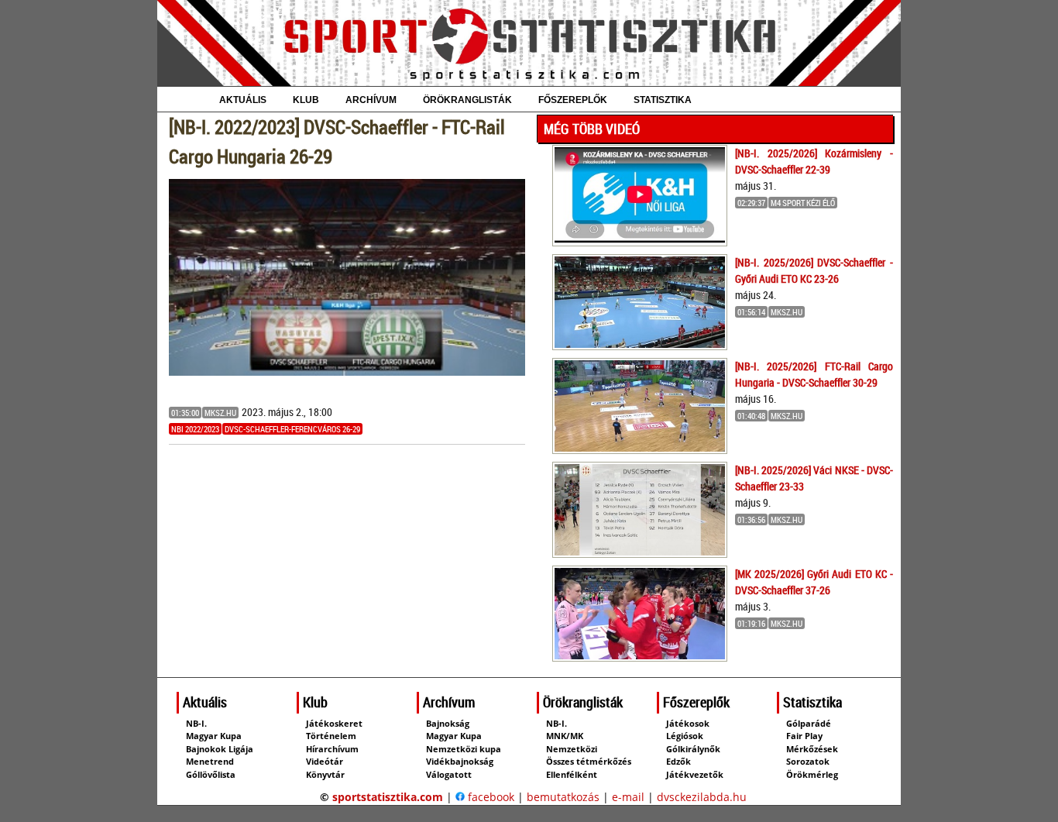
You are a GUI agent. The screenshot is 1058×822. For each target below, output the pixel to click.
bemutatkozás (563, 796)
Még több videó (592, 128)
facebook (489, 796)
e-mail (628, 796)
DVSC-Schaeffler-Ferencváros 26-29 (292, 429)
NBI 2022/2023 (195, 429)
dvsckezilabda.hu (702, 796)
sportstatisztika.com (387, 796)
